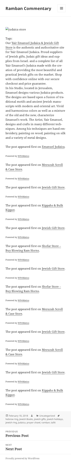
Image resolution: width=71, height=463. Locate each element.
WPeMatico (23, 156)
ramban (45, 422)
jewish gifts (40, 419)
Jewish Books (26, 419)
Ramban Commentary (28, 8)
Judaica (22, 422)
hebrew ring (11, 419)
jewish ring (11, 422)
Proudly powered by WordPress (22, 458)
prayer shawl (33, 422)
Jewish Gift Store (53, 187)
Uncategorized (47, 415)
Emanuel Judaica (53, 147)
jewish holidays (55, 419)
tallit (53, 422)
